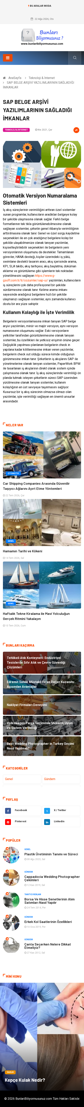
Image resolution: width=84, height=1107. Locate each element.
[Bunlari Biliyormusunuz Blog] (42, 36)
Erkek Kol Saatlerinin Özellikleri (48, 921)
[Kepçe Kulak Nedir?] (42, 1037)
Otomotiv (13, 473)
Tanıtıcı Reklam (32, 894)
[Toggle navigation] (8, 58)
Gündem (49, 779)
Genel (11, 541)
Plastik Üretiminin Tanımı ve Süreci (51, 854)
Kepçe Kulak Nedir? (25, 1080)
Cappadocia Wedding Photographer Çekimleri (52, 878)
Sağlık (10, 1072)
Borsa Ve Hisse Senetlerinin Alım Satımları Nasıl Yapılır (49, 901)
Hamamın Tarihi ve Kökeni (22, 551)
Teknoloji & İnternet (42, 78)
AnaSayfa (14, 78)
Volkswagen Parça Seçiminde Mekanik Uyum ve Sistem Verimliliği (42, 9)
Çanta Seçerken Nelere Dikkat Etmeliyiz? (47, 946)
